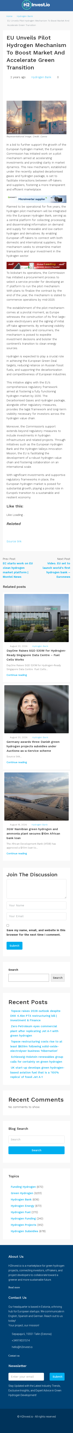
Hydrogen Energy (22, 1206)
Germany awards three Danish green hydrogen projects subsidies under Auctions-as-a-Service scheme (33, 746)
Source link (14, 541)
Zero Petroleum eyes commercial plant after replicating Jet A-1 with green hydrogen (34, 1031)
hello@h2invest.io (22, 1347)
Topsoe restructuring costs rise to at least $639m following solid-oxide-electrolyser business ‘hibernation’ (36, 1046)
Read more (14, 1287)
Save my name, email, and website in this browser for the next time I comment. (36, 932)
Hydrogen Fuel (21, 1212)
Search (13, 969)
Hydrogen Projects (23, 1225)
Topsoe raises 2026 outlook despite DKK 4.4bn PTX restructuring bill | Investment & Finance (35, 1015)
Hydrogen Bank (25, 16)
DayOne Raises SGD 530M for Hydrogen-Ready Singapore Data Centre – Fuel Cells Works (36, 655)
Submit (58, 1376)
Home (9, 16)
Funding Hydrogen (23, 1187)
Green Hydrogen (22, 1193)
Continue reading (17, 675)
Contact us (13, 1355)
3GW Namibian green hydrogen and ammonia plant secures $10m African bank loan (33, 833)
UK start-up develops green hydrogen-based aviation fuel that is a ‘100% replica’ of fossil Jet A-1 (37, 1072)
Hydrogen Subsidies (24, 1231)
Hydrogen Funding (23, 1218)
